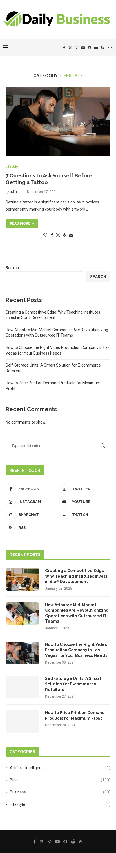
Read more (20, 223)
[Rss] (102, 48)
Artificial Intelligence (60, 767)
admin (15, 192)
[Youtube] (83, 48)
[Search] (110, 48)
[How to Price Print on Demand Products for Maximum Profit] (22, 721)
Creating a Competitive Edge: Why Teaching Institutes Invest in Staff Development (76, 576)
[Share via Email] (71, 235)
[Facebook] (64, 48)
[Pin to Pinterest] (64, 235)
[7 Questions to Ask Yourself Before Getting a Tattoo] (58, 121)
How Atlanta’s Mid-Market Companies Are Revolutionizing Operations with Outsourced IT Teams (77, 613)
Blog (60, 780)
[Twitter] (70, 48)
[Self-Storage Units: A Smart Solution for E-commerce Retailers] (22, 687)
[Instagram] (76, 48)
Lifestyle (60, 804)
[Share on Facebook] (52, 235)
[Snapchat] (89, 48)
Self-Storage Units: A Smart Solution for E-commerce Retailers (73, 684)
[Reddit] (96, 48)
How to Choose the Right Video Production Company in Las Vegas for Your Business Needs (76, 650)
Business (60, 792)
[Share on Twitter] (58, 234)
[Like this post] (45, 235)
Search (12, 268)
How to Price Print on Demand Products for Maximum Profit (75, 715)
